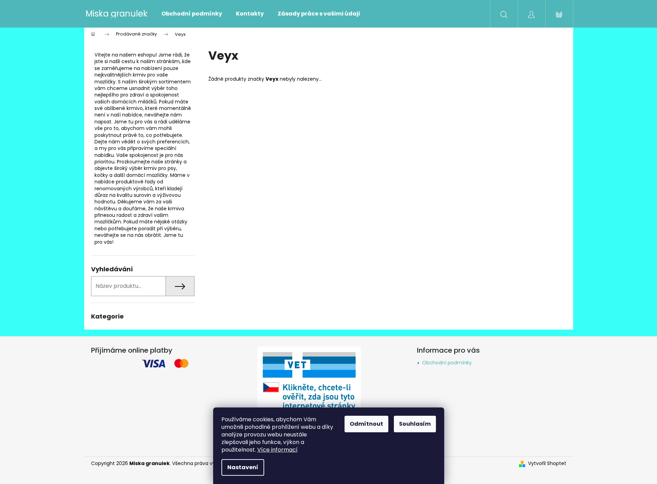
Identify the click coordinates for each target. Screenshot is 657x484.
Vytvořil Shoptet (547, 463)
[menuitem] (192, 14)
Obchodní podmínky (447, 362)
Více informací (277, 450)
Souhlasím (415, 424)
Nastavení (242, 467)
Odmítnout (366, 424)
